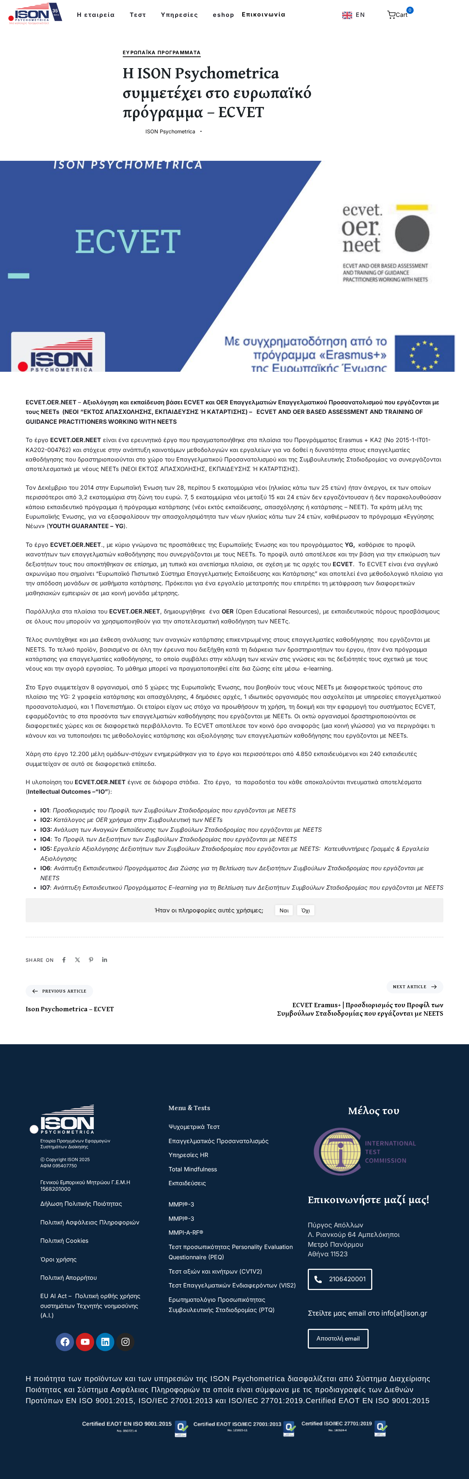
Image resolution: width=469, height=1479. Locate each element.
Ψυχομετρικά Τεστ (194, 1126)
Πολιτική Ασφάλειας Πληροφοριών (89, 1222)
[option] (354, 15)
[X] (77, 960)
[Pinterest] (91, 960)
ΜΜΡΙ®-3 (181, 1204)
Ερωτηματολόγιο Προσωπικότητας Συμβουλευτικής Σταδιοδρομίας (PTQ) (222, 1304)
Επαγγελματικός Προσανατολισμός (219, 1141)
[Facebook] (64, 960)
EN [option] (360, 14)
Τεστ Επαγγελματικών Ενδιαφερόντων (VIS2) (232, 1285)
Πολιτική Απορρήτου (68, 1277)
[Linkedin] (104, 960)
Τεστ (138, 14)
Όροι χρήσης (58, 1259)
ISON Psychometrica (170, 131)
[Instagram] (125, 1342)
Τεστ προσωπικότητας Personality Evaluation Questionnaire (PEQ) (231, 1252)
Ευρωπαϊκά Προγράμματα (162, 52)
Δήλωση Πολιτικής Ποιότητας (82, 1203)
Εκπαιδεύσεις (187, 1183)
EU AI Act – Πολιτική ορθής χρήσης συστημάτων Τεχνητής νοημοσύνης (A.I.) (90, 1305)
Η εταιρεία (96, 14)
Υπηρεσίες (179, 14)
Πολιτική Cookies (64, 1240)
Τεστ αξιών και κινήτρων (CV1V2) (215, 1271)
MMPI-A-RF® (186, 1232)
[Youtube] (85, 1342)
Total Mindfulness (193, 1169)
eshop (223, 14)
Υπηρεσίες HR (188, 1155)
